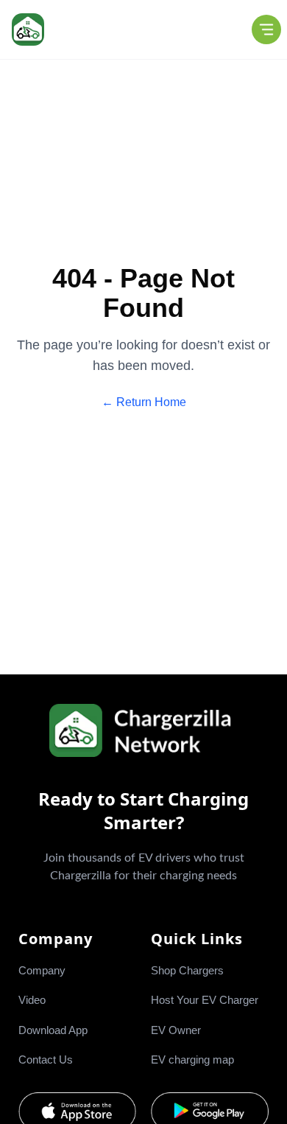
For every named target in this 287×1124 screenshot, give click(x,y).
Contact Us (45, 1059)
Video (32, 1000)
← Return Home (144, 402)
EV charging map (192, 1059)
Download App (53, 1030)
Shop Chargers (187, 970)
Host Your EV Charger (204, 1000)
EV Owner (176, 1030)
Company (41, 970)
